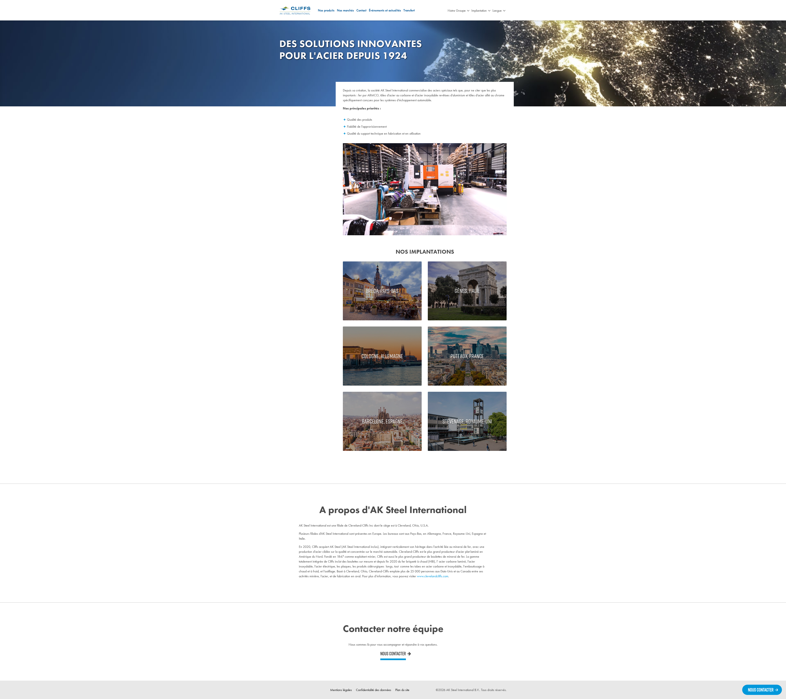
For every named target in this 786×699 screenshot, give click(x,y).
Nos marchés (345, 10)
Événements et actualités (385, 10)
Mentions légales (341, 690)
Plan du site (402, 690)
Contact (361, 10)
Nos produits (326, 10)
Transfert (409, 10)
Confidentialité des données (373, 690)
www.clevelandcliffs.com (432, 576)
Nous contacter (393, 654)
